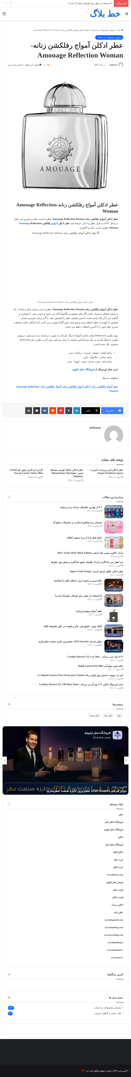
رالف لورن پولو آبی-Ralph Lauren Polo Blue (100, 666)
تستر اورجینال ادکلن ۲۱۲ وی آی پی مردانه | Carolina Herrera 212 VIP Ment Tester (81, 684)
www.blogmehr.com (113, 920)
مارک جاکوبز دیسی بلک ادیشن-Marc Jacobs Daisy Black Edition (90, 553)
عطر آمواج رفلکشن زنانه (105, 386)
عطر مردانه (94, 715)
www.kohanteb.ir (115, 950)
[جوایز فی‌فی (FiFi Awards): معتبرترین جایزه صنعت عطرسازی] (113, 646)
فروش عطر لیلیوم (114, 882)
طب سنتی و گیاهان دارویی (107, 1013)
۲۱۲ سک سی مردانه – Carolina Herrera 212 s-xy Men (95, 656)
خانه (119, 30)
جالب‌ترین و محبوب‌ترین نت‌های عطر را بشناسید (78, 580)
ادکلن (85, 223)
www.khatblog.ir (115, 942)
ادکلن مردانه (117, 905)
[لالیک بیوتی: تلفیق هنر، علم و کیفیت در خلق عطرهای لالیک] (113, 630)
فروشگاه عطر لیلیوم (83, 369)
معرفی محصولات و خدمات (103, 30)
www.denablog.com (114, 927)
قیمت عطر (118, 889)
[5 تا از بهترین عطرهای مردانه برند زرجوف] (113, 511)
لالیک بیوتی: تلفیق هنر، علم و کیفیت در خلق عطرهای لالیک (72, 626)
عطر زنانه (108, 715)
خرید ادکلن (118, 867)
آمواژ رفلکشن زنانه (51, 386)
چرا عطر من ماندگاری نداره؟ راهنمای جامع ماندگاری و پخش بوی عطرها (87, 562)
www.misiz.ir (117, 957)
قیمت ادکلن (117, 897)
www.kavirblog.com (113, 935)
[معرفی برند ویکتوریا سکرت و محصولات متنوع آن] (113, 527)
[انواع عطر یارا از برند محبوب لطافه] (113, 542)
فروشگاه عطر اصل (114, 844)
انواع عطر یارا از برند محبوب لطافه (84, 537)
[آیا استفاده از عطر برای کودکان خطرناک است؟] (113, 600)
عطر (119, 715)
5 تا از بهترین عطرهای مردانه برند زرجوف (81, 507)
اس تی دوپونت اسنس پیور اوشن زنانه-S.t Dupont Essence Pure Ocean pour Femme (80, 675)
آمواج (55, 223)
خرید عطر (118, 859)
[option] (65, 760)
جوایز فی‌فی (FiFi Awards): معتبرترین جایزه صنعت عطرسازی (70, 641)
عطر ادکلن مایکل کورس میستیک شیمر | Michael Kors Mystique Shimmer (66, 473)
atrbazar (113, 65)
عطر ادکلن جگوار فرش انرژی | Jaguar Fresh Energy (96, 571)
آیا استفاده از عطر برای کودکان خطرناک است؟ (78, 596)
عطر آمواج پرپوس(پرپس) (89, 611)
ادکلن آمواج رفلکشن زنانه (76, 386)
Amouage (24, 223)
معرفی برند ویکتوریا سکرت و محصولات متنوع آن (77, 522)
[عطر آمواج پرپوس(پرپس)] (113, 615)
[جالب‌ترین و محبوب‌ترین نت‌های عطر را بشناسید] (113, 585)
